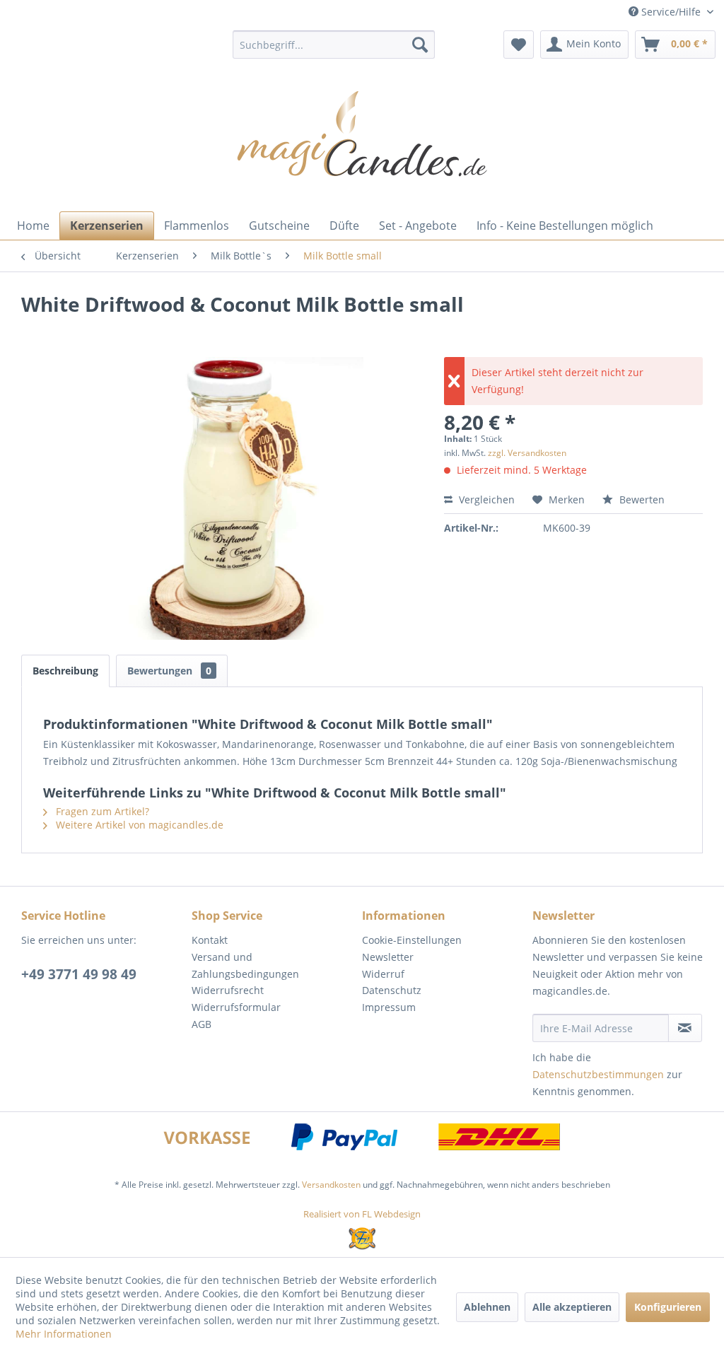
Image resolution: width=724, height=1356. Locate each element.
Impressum (389, 1007)
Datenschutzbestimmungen (598, 1074)
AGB (201, 1024)
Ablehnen (487, 1307)
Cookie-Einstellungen (412, 940)
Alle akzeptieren (572, 1307)
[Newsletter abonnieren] (685, 1028)
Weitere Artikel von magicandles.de (138, 824)
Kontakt (210, 940)
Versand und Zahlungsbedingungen (245, 965)
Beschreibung (65, 670)
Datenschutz (391, 990)
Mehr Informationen (64, 1333)
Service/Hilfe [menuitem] (670, 11)
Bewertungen (169, 670)
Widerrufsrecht (228, 990)
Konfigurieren (667, 1307)
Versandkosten (331, 1185)
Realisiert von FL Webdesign (362, 1214)
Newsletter (388, 957)
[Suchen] (420, 44)
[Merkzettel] (518, 44)
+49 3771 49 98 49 (78, 974)
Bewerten (641, 499)
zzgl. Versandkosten (527, 453)
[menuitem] (334, 44)
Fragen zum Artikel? (101, 811)
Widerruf (383, 974)
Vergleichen (485, 499)
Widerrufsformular (236, 1007)
